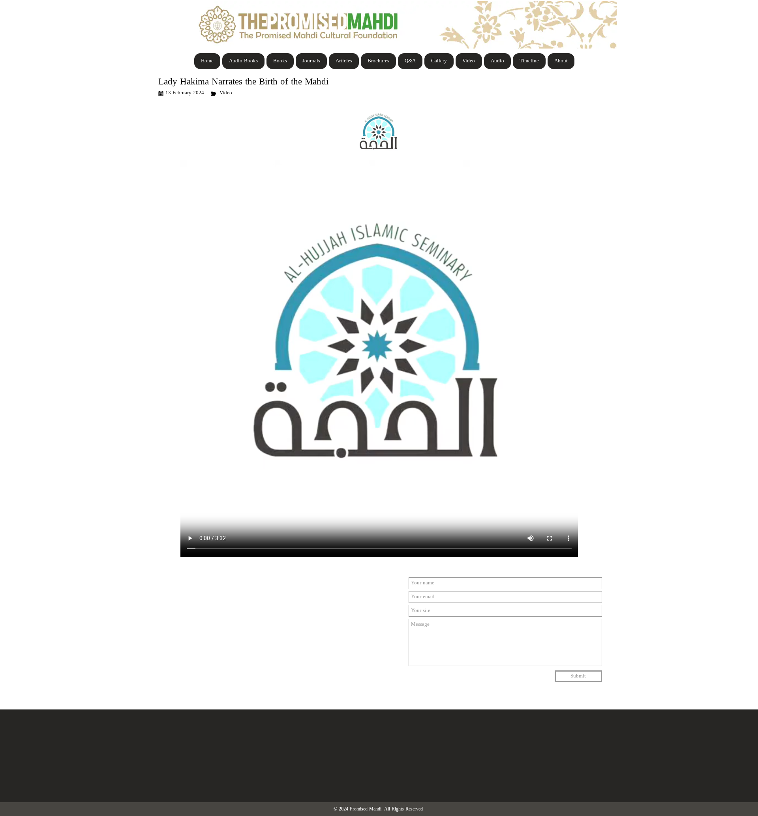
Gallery (439, 61)
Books (280, 61)
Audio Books (243, 61)
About (561, 61)
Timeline (529, 61)
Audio (497, 61)
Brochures (378, 61)
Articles (344, 61)
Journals (311, 61)
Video (468, 61)
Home (207, 61)
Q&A (410, 61)
